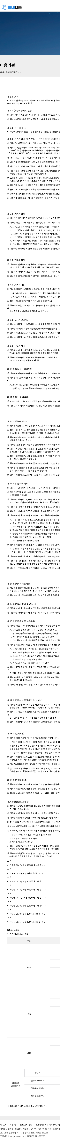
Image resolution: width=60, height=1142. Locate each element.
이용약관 (13, 1125)
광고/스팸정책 (41, 1125)
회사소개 (3, 1125)
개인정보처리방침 (26, 1125)
